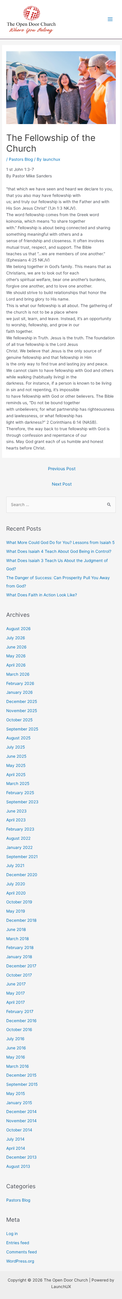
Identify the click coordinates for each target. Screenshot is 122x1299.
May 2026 (16, 655)
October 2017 (19, 975)
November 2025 (21, 710)
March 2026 (18, 674)
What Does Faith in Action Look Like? (41, 595)
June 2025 (16, 756)
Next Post (62, 484)
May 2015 (15, 1093)
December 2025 (21, 701)
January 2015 (19, 1102)
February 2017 (19, 1011)
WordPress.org (20, 1261)
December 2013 (21, 1157)
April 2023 (16, 820)
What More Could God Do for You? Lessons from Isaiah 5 (60, 542)
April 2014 (15, 1148)
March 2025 (17, 783)
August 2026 (18, 628)
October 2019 (19, 902)
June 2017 (16, 984)
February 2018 (19, 947)
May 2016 (15, 1057)
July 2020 (15, 883)
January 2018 (19, 956)
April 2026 (16, 665)
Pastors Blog (21, 159)
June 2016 (16, 1048)
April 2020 (16, 893)
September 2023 (22, 801)
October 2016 (19, 1029)
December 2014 (21, 1111)
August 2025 (18, 738)
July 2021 (15, 865)
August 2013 (18, 1166)
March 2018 (17, 938)
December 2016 (21, 1020)
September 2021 (22, 856)
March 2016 (17, 1066)
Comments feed (21, 1252)
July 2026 (15, 637)
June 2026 (16, 647)
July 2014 (15, 1139)
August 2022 (18, 838)
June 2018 (16, 929)
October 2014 (19, 1130)
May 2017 (15, 993)
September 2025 (22, 729)
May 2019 (15, 911)
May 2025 (15, 765)
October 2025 (19, 719)
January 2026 (19, 692)
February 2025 (20, 792)
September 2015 (22, 1084)
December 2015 (21, 1075)
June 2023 (16, 811)
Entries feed (17, 1242)
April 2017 (15, 1002)
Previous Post (62, 468)
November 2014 (21, 1120)
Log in (12, 1233)
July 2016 (15, 1038)
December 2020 (21, 874)
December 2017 (21, 966)
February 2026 (20, 683)
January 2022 (19, 847)
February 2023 (20, 829)
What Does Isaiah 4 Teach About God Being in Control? (58, 551)
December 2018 (21, 920)
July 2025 (15, 747)
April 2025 (15, 774)
